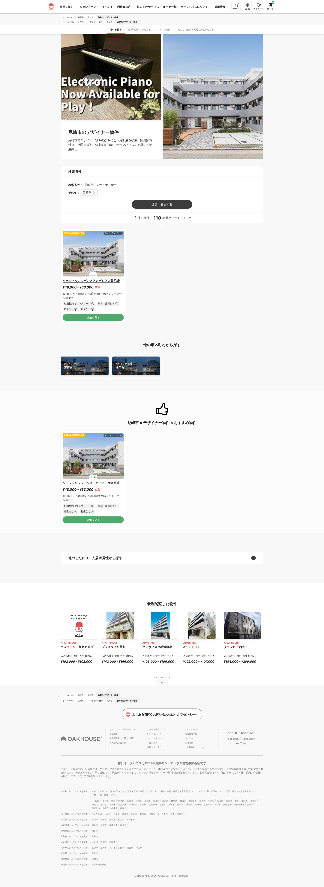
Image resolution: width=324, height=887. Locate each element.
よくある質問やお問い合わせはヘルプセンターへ (165, 714)
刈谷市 (95, 830)
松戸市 (121, 819)
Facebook (232, 738)
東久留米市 (239, 804)
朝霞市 (180, 814)
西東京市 (96, 808)
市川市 (95, 819)
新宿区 (121, 800)
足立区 (103, 804)
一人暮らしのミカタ (194, 747)
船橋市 (103, 819)
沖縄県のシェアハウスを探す (74, 864)
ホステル (189, 738)
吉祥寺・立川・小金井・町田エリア (108, 791)
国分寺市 (227, 804)
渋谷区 (203, 800)
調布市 (189, 804)
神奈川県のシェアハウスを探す (75, 825)
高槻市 (112, 842)
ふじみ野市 (163, 814)
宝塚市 (95, 847)
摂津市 (103, 842)
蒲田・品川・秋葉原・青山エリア (241, 791)
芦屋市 (139, 847)
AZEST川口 (191, 647)
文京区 (130, 800)
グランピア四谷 (234, 647)
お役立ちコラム (154, 747)
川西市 (121, 847)
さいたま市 (97, 814)
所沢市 (134, 814)
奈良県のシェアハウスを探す (74, 853)
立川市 (143, 804)
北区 (237, 800)
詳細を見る (93, 317)
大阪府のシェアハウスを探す (74, 842)
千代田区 (96, 800)
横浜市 (95, 825)
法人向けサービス (148, 6)
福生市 (114, 808)
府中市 (171, 804)
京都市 (95, 836)
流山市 (112, 819)
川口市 (108, 814)
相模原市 (113, 825)
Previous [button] (66, 253)
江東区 (156, 800)
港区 (113, 800)
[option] (93, 254)
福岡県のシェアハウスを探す (74, 859)
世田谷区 (193, 800)
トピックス (152, 742)
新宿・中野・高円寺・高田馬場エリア (178, 791)
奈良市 (95, 853)
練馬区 (95, 804)
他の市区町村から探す (139, 29)
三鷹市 (163, 804)
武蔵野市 (153, 804)
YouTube (241, 743)
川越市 (152, 814)
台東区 (139, 800)
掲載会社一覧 (191, 733)
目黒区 (174, 800)
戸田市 (116, 814)
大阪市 (95, 842)
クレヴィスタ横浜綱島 (157, 647)
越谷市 (143, 814)
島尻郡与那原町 (99, 864)
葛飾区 (112, 804)
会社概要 (114, 733)
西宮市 (72, 365)
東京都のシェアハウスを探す (74, 791)
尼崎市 (103, 847)
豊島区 (229, 800)
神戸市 (123, 365)
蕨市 (172, 814)
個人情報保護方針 (118, 742)
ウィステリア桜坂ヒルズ (77, 647)
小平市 (106, 808)
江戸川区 (122, 804)
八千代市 (131, 819)
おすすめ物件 (164, 29)
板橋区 (253, 800)
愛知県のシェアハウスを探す (74, 830)
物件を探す (116, 29)
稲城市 (123, 808)
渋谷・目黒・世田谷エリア (211, 791)
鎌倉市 (123, 825)
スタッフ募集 (153, 729)
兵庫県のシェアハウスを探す (74, 847)
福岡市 (95, 859)
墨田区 (148, 800)
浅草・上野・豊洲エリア (103, 795)
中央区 (106, 800)
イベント (107, 6)
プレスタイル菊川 (114, 647)
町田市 (198, 804)
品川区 (165, 800)
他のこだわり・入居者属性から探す (196, 29)
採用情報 (219, 6)
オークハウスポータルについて (124, 729)
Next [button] (120, 253)
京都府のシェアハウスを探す (74, 836)
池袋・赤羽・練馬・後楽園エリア (142, 791)
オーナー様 (170, 6)
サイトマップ (191, 729)
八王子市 (133, 804)
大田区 (183, 800)
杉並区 (220, 800)
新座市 (125, 814)
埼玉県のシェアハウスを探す (74, 814)
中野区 (211, 800)
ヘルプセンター (154, 733)
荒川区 (245, 800)
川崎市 (103, 825)
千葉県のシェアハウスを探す (74, 819)
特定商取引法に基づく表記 (122, 738)
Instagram (249, 738)
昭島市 (180, 804)
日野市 (217, 804)
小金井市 (208, 804)
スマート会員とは (155, 738)
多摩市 (250, 804)
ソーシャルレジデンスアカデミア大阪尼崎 (91, 280)
